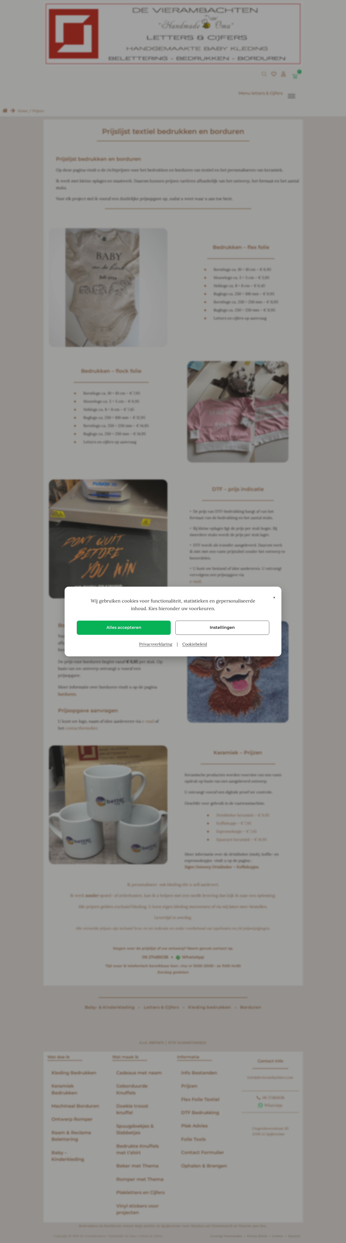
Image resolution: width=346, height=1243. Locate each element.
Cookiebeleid (194, 644)
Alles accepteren (123, 627)
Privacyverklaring (155, 644)
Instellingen (222, 627)
